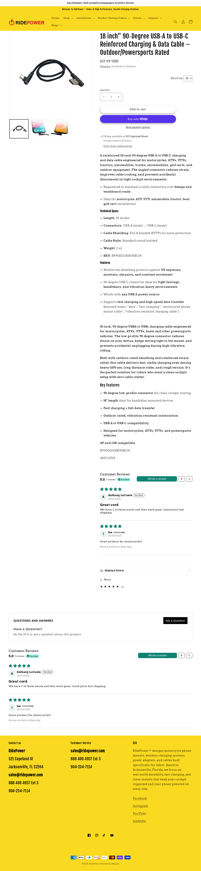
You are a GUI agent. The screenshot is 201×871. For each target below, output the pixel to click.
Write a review (157, 478)
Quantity (105, 90)
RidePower (94, 864)
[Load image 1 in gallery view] (19, 128)
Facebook (140, 798)
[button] (67, 18)
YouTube (139, 813)
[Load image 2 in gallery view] (39, 128)
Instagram (140, 806)
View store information (117, 146)
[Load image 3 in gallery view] (60, 128)
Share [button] (107, 579)
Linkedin (139, 821)
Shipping (105, 66)
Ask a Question (175, 620)
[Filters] (181, 479)
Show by (177, 78)
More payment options (138, 127)
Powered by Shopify (109, 864)
